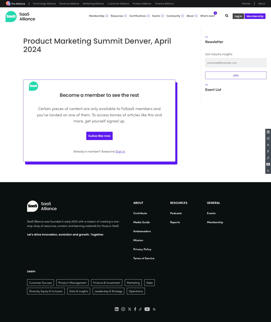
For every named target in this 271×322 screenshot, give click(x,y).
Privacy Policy (142, 249)
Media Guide (141, 222)
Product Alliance (142, 3)
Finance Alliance (164, 3)
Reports (175, 222)
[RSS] (268, 170)
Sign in (120, 151)
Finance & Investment (106, 283)
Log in (238, 16)
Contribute (140, 213)
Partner (246, 3)
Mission (138, 240)
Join (236, 75)
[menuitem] (143, 213)
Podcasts (176, 213)
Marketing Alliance (93, 3)
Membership (255, 16)
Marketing (133, 283)
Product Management (72, 283)
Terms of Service (143, 258)
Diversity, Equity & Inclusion (46, 291)
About (261, 3)
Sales (149, 283)
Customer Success (40, 283)
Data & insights (78, 291)
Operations (136, 291)
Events (211, 213)
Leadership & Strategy (108, 291)
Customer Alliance (118, 3)
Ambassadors (142, 231)
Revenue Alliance (69, 3)
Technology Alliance (44, 3)
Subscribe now (99, 136)
